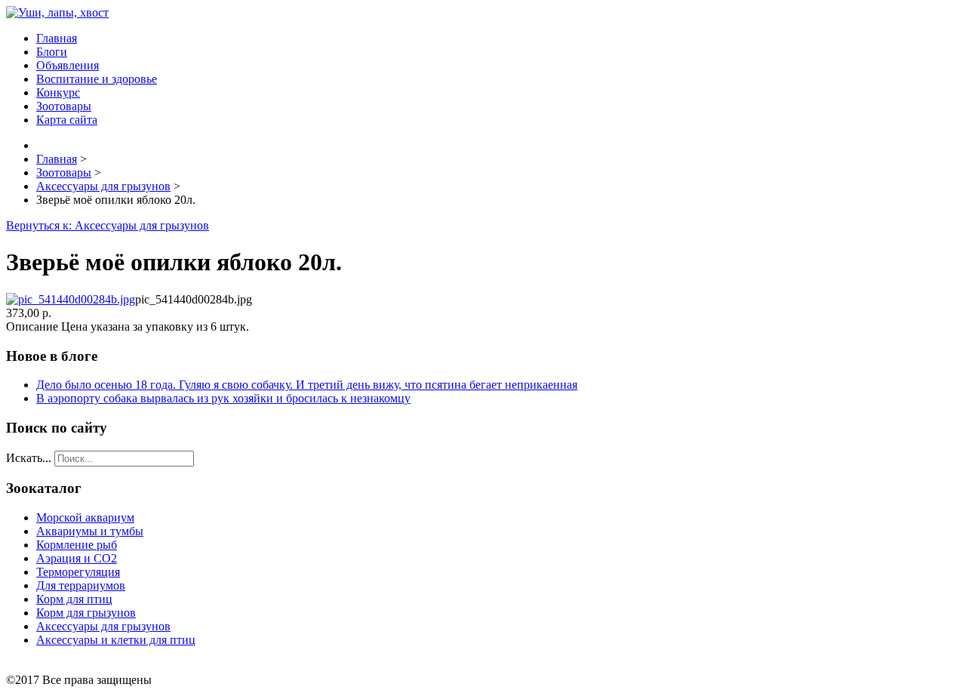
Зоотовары (63, 106)
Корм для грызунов (86, 612)
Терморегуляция (78, 571)
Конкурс (58, 92)
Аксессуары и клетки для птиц (115, 639)
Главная (56, 38)
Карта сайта (66, 119)
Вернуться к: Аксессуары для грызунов (107, 225)
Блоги (51, 51)
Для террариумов (80, 585)
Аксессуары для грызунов (103, 626)
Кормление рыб (76, 544)
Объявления (67, 65)
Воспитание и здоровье (96, 78)
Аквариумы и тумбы (89, 531)
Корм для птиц (74, 599)
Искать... (28, 457)
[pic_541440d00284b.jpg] (70, 299)
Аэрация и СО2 (76, 558)
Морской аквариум (85, 517)
